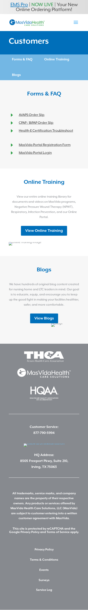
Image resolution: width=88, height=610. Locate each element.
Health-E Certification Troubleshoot (46, 131)
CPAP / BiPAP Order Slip (36, 123)
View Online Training (44, 231)
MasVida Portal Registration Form (44, 145)
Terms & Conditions (44, 560)
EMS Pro (19, 4)
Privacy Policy (30, 532)
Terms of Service (58, 532)
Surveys (44, 580)
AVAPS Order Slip (31, 115)
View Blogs (44, 318)
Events (44, 570)
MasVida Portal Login (35, 153)
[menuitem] (22, 59)
